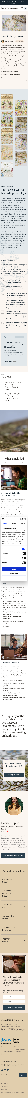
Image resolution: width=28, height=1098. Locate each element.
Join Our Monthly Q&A (7, 1051)
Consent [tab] (5, 523)
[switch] (24, 553)
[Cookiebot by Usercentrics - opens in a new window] (20, 519)
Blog (2, 1049)
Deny (14, 578)
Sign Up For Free (11, 1007)
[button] (22, 8)
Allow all (14, 569)
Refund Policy (4, 1089)
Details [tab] (14, 523)
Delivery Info (17, 1047)
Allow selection (14, 573)
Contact (3, 1054)
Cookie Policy (17, 1051)
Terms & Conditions (5, 1083)
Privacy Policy (4, 1086)
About (2, 1047)
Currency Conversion (19, 1049)
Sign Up (23, 1075)
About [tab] (23, 523)
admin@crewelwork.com (7, 1028)
